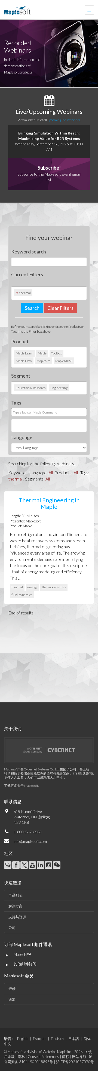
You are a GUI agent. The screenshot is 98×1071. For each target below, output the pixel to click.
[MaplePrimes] (7, 865)
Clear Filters (60, 308)
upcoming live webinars (63, 120)
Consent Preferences (43, 1056)
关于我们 (13, 728)
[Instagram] (48, 865)
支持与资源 (17, 917)
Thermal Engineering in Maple (49, 503)
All (50, 472)
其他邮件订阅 (25, 964)
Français (39, 1038)
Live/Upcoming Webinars (49, 111)
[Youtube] (32, 865)
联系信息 (13, 801)
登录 (12, 988)
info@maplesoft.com (30, 841)
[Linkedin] (40, 865)
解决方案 (15, 906)
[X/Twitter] (24, 865)
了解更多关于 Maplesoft (21, 786)
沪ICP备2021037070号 (75, 1062)
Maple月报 (22, 954)
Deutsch (57, 1038)
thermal (15, 478)
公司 (12, 927)
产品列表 (15, 895)
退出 (12, 999)
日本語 (73, 1038)
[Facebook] (16, 865)
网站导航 (79, 1056)
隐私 (21, 1056)
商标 (65, 1056)
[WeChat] (56, 865)
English (22, 1038)
